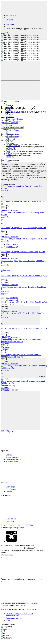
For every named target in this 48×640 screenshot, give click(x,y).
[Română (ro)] (12, 247)
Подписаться (7, 555)
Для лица (5, 347)
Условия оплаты (12, 457)
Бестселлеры (16, 101)
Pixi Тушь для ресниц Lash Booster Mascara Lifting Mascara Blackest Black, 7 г (21, 356)
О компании (11, 519)
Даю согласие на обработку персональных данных (22, 579)
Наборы (4, 350)
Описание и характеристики (12, 127)
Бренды (9, 455)
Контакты (10, 521)
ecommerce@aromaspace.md (12, 527)
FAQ (8, 620)
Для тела (4, 345)
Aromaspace (11, 15)
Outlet (3, 352)
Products (9, 20)
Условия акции (12, 461)
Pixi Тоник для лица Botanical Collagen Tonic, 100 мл (23, 252)
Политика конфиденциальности (19, 613)
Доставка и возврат (14, 459)
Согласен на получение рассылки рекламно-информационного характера (19, 604)
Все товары (11, 487)
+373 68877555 (26, 525)
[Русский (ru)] (12, 244)
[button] (24, 442)
